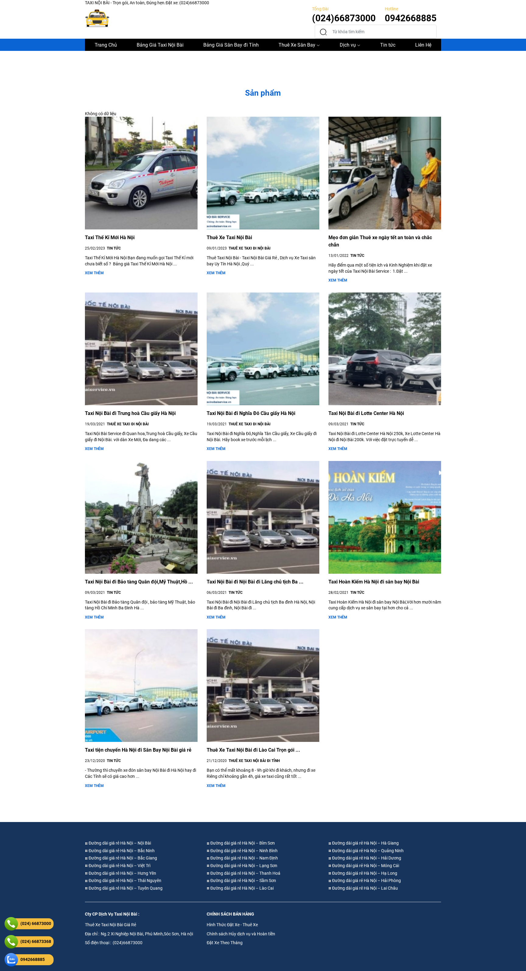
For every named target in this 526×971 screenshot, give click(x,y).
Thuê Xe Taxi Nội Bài (229, 237)
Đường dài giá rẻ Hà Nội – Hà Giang (365, 843)
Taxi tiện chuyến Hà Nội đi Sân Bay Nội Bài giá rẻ (138, 750)
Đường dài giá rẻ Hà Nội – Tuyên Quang (125, 888)
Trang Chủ (106, 45)
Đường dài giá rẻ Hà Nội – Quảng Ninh (367, 850)
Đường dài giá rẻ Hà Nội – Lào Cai (241, 888)
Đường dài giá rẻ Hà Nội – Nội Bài (119, 843)
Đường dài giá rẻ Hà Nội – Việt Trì (119, 865)
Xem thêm (94, 273)
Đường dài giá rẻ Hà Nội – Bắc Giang (122, 858)
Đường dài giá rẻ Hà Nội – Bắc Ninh (121, 850)
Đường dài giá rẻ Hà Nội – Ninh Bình (243, 850)
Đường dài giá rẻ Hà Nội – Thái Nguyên (124, 880)
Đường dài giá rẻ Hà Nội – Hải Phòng (366, 880)
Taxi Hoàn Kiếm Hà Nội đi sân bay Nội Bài (373, 582)
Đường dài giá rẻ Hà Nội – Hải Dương (366, 858)
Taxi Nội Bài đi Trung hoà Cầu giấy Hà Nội (130, 413)
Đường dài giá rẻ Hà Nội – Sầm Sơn (242, 880)
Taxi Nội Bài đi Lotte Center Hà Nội (366, 413)
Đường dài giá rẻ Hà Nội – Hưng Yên (122, 873)
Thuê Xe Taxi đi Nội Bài (250, 248)
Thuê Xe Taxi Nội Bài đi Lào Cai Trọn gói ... (253, 750)
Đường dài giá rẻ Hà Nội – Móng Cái (365, 865)
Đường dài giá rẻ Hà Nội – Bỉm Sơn (242, 843)
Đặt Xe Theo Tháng (225, 942)
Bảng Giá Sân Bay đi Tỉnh (231, 45)
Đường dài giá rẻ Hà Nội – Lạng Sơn (243, 865)
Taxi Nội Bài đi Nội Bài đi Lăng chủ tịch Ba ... (255, 582)
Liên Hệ (423, 45)
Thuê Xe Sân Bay (297, 45)
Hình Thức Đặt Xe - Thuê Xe (232, 924)
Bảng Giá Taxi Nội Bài (160, 45)
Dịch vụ (348, 45)
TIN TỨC (114, 248)
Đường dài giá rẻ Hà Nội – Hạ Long (364, 873)
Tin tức (387, 45)
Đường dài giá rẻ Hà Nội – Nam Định (243, 858)
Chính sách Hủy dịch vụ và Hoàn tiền (241, 933)
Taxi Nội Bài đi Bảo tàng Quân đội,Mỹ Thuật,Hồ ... (139, 582)
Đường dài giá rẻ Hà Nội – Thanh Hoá (244, 873)
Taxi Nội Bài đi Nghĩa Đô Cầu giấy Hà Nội (251, 413)
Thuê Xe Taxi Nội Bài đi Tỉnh (254, 761)
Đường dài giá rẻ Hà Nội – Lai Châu (364, 888)
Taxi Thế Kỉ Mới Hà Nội (110, 237)
